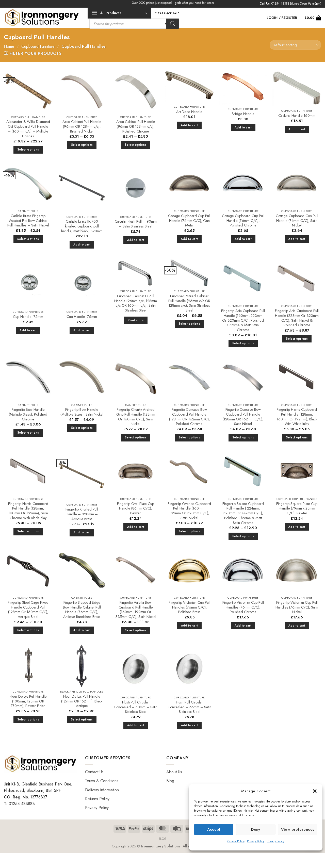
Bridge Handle (243, 113)
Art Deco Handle (189, 111)
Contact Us (94, 772)
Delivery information (102, 790)
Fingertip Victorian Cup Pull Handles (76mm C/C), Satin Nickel (296, 607)
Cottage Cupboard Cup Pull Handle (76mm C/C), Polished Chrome (243, 221)
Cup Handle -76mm (82, 316)
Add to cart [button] (189, 125)
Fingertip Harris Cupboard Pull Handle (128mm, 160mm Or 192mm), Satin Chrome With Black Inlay (28, 510)
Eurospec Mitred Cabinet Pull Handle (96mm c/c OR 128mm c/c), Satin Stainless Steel (189, 303)
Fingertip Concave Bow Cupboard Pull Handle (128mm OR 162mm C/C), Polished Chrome (189, 416)
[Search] (172, 24)
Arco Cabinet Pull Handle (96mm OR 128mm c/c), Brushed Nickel (81, 126)
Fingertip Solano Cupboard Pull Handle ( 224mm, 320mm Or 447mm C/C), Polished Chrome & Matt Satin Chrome (243, 513)
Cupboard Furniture (38, 46)
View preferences (297, 829)
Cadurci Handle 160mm (296, 115)
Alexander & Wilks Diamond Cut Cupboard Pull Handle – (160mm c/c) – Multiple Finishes (28, 128)
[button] (314, 791)
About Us (174, 772)
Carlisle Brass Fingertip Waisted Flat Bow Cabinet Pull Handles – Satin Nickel (28, 221)
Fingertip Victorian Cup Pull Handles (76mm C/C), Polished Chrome (243, 607)
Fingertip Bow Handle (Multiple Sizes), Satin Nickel (81, 412)
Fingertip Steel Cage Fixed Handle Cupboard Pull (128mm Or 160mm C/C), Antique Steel (28, 609)
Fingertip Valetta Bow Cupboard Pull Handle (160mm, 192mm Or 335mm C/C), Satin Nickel (135, 609)
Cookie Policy (236, 841)
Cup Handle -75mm (28, 316)
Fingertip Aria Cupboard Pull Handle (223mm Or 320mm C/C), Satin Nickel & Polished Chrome (297, 317)
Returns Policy (97, 799)
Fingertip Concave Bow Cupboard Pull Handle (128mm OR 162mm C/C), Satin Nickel (243, 416)
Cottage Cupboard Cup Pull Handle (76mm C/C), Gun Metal (189, 221)
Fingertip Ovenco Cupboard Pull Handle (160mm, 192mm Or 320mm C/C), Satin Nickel (189, 510)
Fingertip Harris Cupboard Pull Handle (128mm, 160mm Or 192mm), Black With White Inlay (297, 416)
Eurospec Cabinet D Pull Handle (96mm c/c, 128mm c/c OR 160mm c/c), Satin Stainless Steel (135, 303)
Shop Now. (212, 3)
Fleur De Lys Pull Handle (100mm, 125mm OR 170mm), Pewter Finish (28, 701)
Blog (170, 781)
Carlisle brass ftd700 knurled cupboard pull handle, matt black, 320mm (82, 226)
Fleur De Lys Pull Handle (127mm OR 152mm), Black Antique (81, 701)
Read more (136, 320)
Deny (255, 829)
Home (9, 46)
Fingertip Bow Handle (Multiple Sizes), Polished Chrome (28, 414)
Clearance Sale (167, 13)
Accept (213, 829)
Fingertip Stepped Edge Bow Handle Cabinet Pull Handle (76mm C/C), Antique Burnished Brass (82, 609)
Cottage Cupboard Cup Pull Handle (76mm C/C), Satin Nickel (297, 221)
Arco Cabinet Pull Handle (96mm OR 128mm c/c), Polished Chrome (135, 126)
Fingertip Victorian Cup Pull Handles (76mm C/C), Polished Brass (189, 607)
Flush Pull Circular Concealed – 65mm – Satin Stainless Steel (189, 707)
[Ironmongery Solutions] (42, 18)
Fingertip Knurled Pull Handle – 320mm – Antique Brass (82, 514)
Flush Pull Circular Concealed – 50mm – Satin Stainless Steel (135, 707)
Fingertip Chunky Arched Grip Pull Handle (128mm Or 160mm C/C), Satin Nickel (135, 416)
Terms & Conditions (101, 781)
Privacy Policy (255, 841)
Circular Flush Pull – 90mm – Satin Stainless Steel (136, 223)
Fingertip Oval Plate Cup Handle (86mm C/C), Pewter (135, 508)
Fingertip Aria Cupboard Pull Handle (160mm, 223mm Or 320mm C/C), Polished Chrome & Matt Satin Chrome (243, 320)
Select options (28, 149)
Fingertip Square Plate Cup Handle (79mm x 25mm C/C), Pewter (296, 508)
